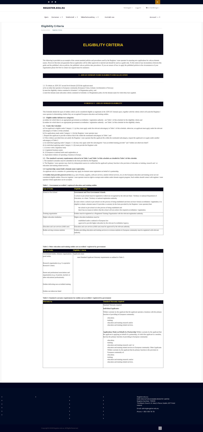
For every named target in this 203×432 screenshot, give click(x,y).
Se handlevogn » (153, 8)
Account (153, 17)
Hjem (46, 17)
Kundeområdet (45, 30)
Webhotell (70, 17)
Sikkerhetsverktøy (88, 17)
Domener (56, 17)
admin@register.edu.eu (150, 408)
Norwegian (128, 8)
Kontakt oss (109, 17)
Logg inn (138, 8)
